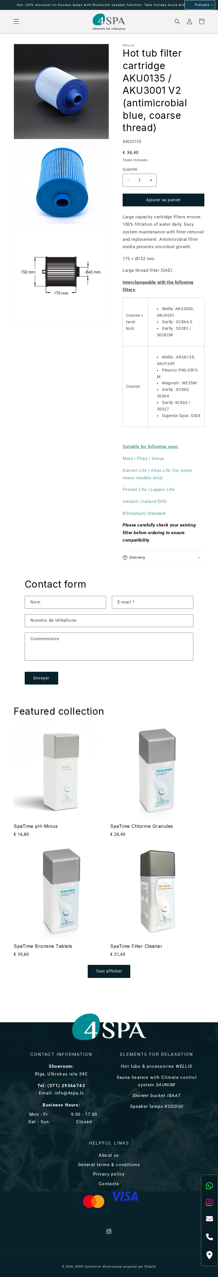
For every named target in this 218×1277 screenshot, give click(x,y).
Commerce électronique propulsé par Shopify (120, 1266)
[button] (17, 21)
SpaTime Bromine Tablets (43, 946)
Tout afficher (109, 971)
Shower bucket (157, 1095)
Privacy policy (109, 1174)
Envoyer (41, 678)
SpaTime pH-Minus (36, 826)
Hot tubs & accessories (156, 1066)
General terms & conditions (109, 1164)
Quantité (130, 169)
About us (109, 1155)
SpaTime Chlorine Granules (141, 826)
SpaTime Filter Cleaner (136, 946)
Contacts (109, 1183)
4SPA (79, 1266)
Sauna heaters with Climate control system (157, 1081)
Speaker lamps (156, 1106)
